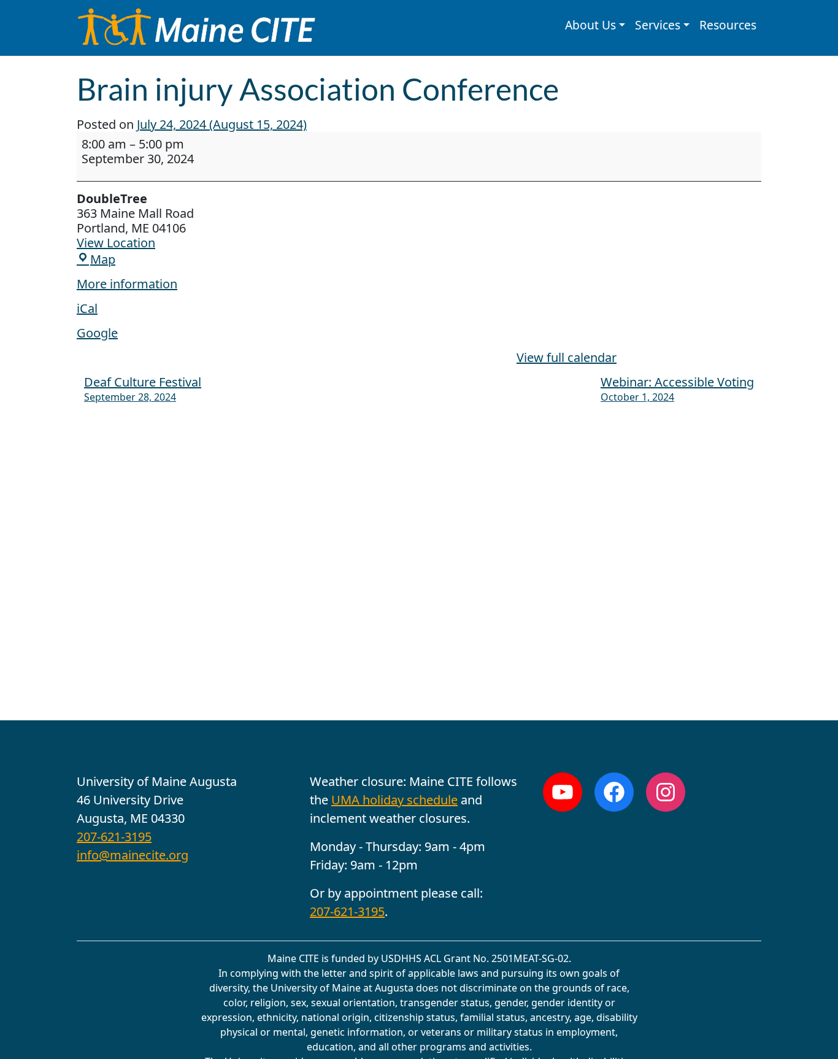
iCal (87, 308)
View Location (116, 242)
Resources (727, 25)
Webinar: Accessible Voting (677, 389)
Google (97, 333)
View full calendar (567, 357)
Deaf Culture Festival (142, 389)
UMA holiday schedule (394, 799)
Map (102, 259)
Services (657, 25)
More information (127, 283)
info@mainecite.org (132, 855)
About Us (590, 25)
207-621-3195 (114, 836)
